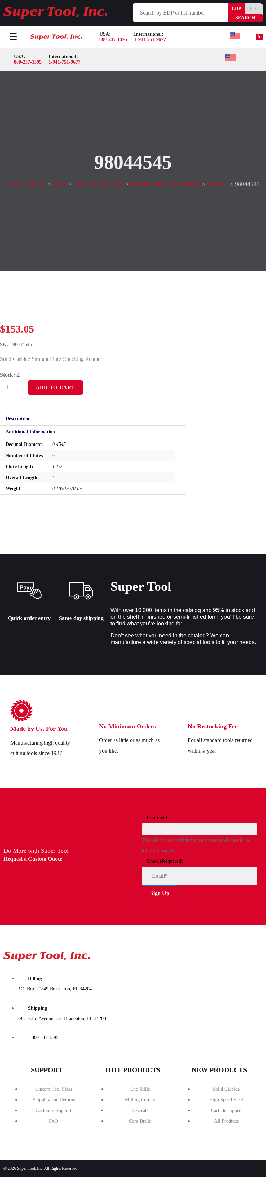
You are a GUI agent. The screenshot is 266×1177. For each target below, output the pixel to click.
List (254, 8)
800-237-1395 (113, 39)
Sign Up (159, 893)
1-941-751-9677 (150, 39)
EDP (236, 8)
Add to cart (55, 387)
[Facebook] (200, 954)
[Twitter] (226, 954)
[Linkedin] (252, 954)
